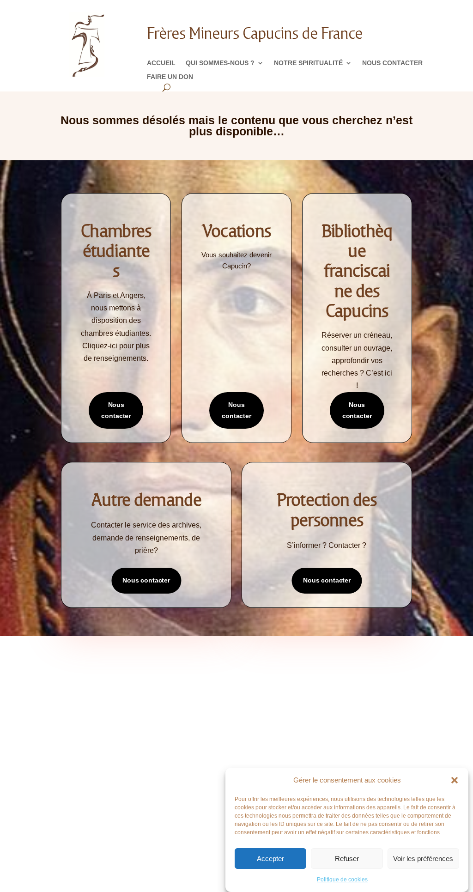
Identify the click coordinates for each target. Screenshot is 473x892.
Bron (254, 703)
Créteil (257, 744)
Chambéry (261, 717)
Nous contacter (392, 63)
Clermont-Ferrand (275, 730)
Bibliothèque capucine (190, 719)
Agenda (168, 706)
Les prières (83, 706)
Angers (257, 689)
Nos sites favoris (182, 733)
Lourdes (259, 758)
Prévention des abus (367, 706)
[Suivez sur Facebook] (208, 820)
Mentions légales (93, 733)
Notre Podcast (90, 692)
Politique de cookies (342, 879)
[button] (454, 780)
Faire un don (170, 76)
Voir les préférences (423, 858)
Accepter (270, 858)
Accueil (161, 63)
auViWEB (179, 848)
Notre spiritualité (308, 63)
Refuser (347, 858)
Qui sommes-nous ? (220, 63)
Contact (79, 719)
